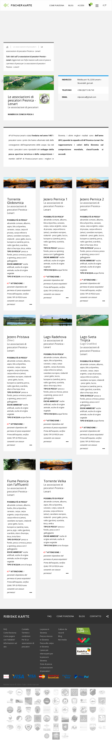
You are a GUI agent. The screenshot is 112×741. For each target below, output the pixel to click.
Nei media (62, 639)
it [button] (104, 5)
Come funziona (56, 5)
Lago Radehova (55, 337)
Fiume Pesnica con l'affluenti (18, 483)
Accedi (81, 5)
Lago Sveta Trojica (88, 338)
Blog (70, 5)
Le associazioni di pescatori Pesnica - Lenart (17, 210)
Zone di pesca (46, 664)
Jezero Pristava (18, 337)
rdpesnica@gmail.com (86, 97)
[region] (56, 47)
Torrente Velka (55, 481)
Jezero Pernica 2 (92, 199)
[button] (97, 5)
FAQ (49, 616)
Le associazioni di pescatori (24, 47)
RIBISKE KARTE (16, 616)
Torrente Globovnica (15, 201)
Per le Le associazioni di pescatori (28, 643)
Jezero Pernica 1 (55, 199)
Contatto (95, 616)
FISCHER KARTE (21, 5)
